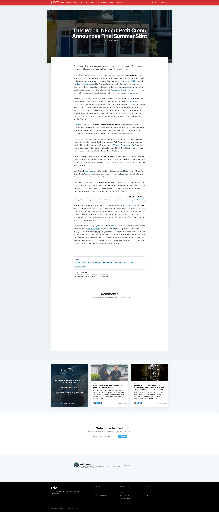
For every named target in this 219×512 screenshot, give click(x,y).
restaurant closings (129, 262)
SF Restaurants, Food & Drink (104, 26)
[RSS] (159, 2)
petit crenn (118, 262)
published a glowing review (127, 205)
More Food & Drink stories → (69, 403)
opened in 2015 (129, 81)
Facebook (148, 490)
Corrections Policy (125, 498)
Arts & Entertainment (108, 2)
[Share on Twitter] (97, 402)
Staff (121, 492)
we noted (79, 124)
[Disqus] (109, 324)
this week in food (107, 262)
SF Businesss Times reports (121, 145)
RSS (147, 495)
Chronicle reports (132, 101)
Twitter (147, 492)
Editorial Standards (125, 495)
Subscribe (164, 2)
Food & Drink (95, 2)
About (121, 490)
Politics (68, 2)
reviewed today (106, 225)
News (62, 2)
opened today (85, 171)
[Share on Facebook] (100, 402)
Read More (128, 465)
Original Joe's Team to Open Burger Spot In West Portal (69, 393)
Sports (87, 2)
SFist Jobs (97, 492)
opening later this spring (136, 199)
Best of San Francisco (100, 495)
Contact (119, 2)
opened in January (93, 228)
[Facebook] (152, 2)
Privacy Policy (70, 508)
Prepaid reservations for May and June (124, 90)
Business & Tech (78, 2)
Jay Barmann (120, 26)
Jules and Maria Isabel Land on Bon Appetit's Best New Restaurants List (69, 381)
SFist (54, 487)
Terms (76, 508)
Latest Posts (97, 490)
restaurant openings (80, 266)
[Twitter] (155, 2)
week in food (96, 262)
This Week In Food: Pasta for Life (69, 387)
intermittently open (84, 84)
